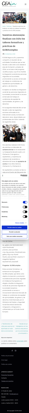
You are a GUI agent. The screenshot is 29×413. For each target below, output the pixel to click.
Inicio (3, 26)
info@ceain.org (14, 394)
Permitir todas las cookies (14, 227)
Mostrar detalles (19, 223)
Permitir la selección (14, 232)
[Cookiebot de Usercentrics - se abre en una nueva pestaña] (20, 176)
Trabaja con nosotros (7, 381)
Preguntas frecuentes (7, 375)
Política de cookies (6, 364)
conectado (20, 341)
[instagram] (15, 351)
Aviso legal (4, 360)
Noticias (9, 26)
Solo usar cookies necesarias (14, 236)
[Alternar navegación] (25, 4)
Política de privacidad (7, 355)
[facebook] (12, 351)
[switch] (25, 207)
